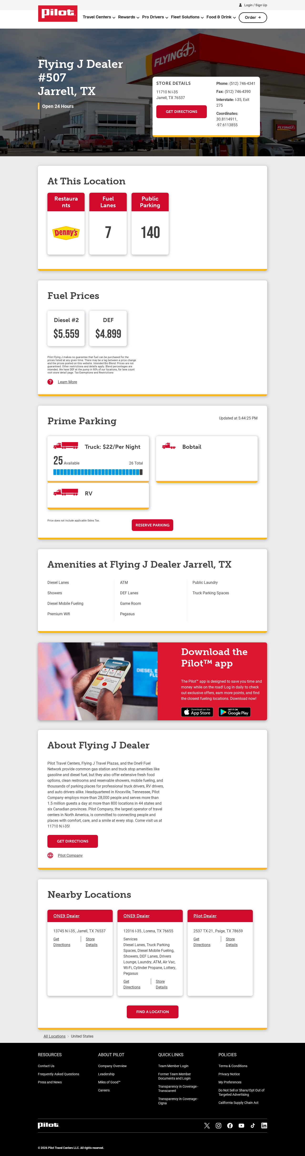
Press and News (50, 1082)
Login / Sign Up (255, 5)
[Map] (211, 808)
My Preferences (230, 1082)
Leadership (106, 1074)
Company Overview (112, 1066)
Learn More (67, 381)
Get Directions (181, 111)
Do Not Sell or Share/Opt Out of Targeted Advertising (241, 1092)
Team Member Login (173, 1066)
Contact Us (46, 1066)
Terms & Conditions (233, 1066)
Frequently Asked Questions (58, 1074)
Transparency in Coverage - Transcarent (178, 1088)
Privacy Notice (229, 1074)
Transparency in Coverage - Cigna (178, 1100)
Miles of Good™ (109, 1082)
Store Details (91, 941)
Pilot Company (70, 855)
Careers (104, 1090)
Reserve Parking (152, 525)
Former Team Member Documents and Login (174, 1076)
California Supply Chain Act (239, 1102)
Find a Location (152, 1012)
